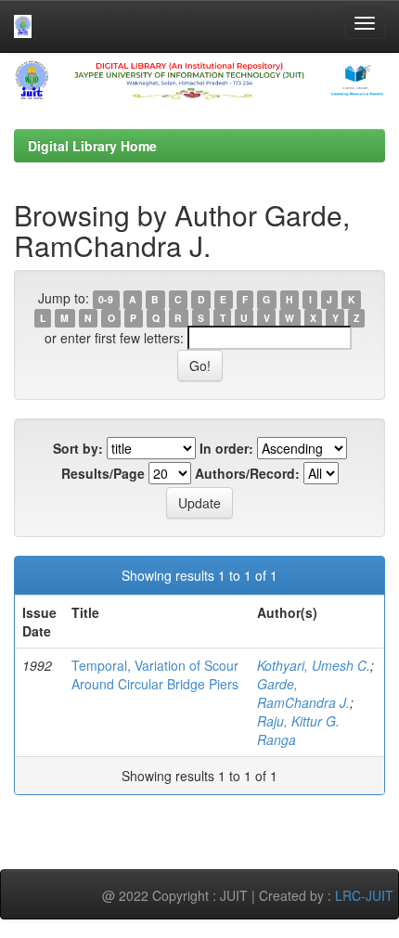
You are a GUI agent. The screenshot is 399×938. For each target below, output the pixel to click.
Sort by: (78, 448)
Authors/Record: (247, 473)
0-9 (105, 299)
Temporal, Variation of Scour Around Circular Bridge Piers (154, 674)
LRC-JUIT (364, 895)
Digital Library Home (92, 145)
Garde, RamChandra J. (303, 693)
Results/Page (103, 473)
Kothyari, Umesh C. (313, 665)
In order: (226, 448)
